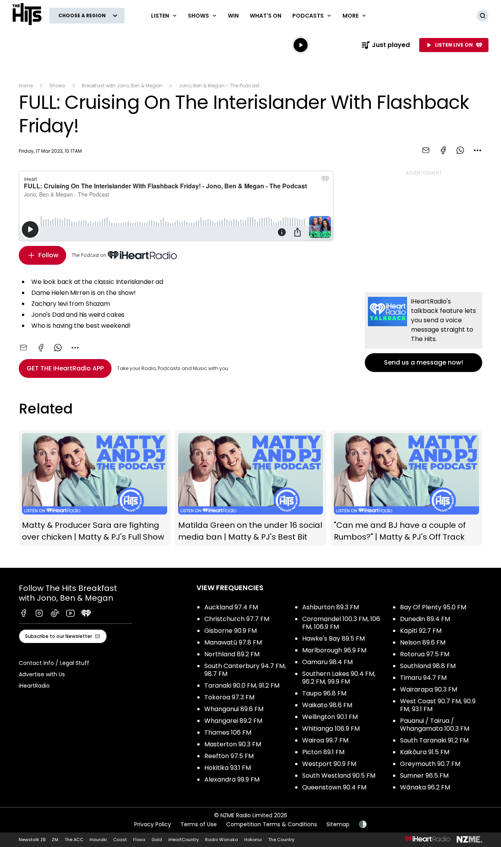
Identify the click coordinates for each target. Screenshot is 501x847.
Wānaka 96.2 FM (425, 787)
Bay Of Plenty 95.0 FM (433, 607)
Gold (156, 839)
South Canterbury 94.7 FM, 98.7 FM (245, 669)
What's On (265, 16)
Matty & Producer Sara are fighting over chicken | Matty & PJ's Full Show (94, 488)
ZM (55, 839)
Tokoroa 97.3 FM (229, 697)
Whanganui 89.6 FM (233, 708)
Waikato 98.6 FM (327, 705)
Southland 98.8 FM (428, 665)
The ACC (74, 839)
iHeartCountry (183, 839)
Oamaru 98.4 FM (327, 661)
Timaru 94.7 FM (423, 677)
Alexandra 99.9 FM (232, 779)
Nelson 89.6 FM (422, 642)
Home (26, 85)
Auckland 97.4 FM (231, 607)
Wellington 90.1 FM (330, 716)
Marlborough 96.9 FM (334, 650)
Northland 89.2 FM (232, 654)
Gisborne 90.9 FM (230, 630)
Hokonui (253, 839)
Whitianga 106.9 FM (331, 728)
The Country (281, 839)
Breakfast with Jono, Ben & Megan (122, 85)
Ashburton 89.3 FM (330, 607)
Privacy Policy (152, 824)
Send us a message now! (423, 332)
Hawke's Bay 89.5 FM (333, 638)
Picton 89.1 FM (323, 752)
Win (233, 16)
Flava (139, 839)
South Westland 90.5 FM (338, 775)
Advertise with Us (42, 674)
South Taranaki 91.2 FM (434, 740)
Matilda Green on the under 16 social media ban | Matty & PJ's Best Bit (250, 488)
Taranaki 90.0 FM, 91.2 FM (241, 685)
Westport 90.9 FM (329, 763)
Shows (57, 85)
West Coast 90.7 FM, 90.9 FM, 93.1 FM (438, 705)
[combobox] (477, 150)
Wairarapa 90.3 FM (428, 689)
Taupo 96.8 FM (324, 693)
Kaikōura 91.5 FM (424, 752)
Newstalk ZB (32, 839)
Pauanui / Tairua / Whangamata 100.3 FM (434, 724)
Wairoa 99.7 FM (325, 740)
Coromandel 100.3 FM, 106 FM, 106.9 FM (341, 622)
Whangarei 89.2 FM (233, 720)
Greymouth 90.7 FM (430, 763)
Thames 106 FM (227, 732)
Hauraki (98, 839)
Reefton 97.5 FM (229, 755)
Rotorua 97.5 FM (424, 654)
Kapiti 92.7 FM (421, 630)
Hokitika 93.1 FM (227, 767)
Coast (120, 839)
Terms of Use (198, 824)
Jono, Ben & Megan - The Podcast (219, 85)
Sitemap (338, 824)
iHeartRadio (34, 686)
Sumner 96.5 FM (424, 775)
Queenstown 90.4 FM (334, 787)
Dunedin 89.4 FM (425, 618)
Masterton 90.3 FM (232, 744)
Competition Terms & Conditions (271, 824)
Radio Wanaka (221, 839)
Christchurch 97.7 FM (236, 618)
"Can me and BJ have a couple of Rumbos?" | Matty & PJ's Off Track (406, 488)
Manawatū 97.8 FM (233, 642)
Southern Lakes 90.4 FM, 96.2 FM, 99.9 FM (338, 677)
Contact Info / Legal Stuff (54, 663)
